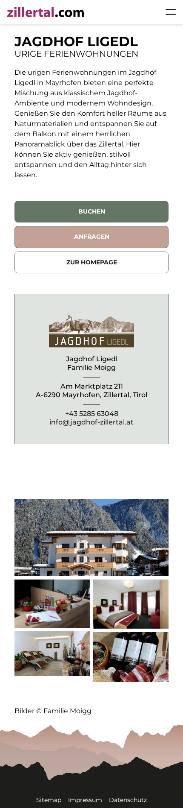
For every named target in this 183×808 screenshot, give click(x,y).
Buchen (91, 211)
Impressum (85, 800)
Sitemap (48, 800)
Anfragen (91, 236)
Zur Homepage (91, 262)
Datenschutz (128, 800)
